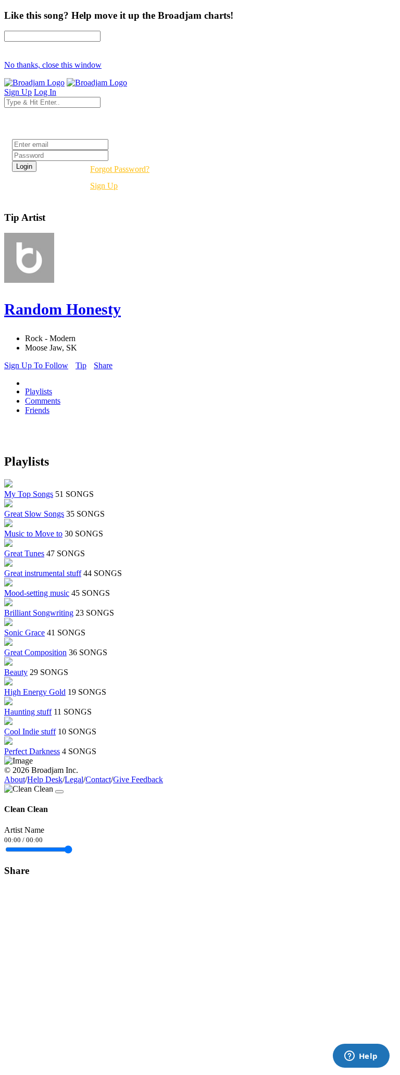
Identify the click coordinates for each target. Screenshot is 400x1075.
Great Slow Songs (34, 513)
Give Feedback (138, 779)
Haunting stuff (28, 711)
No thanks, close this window (53, 64)
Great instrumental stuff (42, 573)
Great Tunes (24, 553)
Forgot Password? (119, 169)
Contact (98, 779)
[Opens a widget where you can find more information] (361, 1057)
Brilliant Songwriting (38, 612)
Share (103, 365)
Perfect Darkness (32, 751)
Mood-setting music (36, 593)
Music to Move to (33, 533)
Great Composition (35, 652)
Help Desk (45, 779)
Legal (74, 779)
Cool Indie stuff (30, 731)
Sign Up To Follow (36, 365)
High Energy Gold (35, 692)
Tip (81, 365)
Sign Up (104, 185)
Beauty (16, 672)
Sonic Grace (24, 632)
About (14, 779)
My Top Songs (28, 494)
